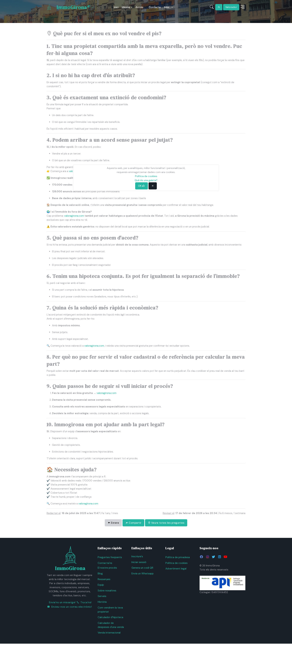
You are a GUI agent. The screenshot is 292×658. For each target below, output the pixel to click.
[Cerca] (212, 7)
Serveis (102, 596)
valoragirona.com (74, 215)
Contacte (155, 7)
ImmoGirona (72, 7)
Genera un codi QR (142, 567)
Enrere (114, 523)
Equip (101, 585)
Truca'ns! (86, 602)
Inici (116, 7)
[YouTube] (225, 557)
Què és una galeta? (146, 180)
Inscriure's (137, 556)
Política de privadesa (177, 557)
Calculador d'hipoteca (110, 617)
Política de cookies (176, 563)
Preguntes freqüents (110, 557)
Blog (100, 573)
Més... (167, 7)
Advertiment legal (175, 568)
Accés (139, 7)
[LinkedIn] (219, 557)
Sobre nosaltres (107, 590)
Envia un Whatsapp (142, 573)
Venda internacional (109, 632)
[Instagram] (207, 557)
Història (102, 602)
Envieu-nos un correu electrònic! (71, 606)
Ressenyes (104, 579)
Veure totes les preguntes (167, 523)
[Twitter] (213, 557)
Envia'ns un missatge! (62, 602)
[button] (242, 7)
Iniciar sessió (138, 562)
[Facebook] (201, 557)
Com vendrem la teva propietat (110, 609)
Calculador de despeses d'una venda (111, 625)
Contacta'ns (105, 563)
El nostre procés (107, 567)
